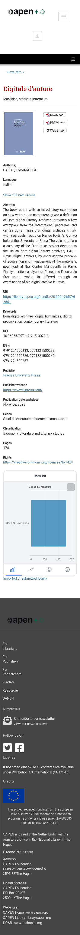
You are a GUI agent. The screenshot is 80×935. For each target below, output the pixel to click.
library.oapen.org (39, 918)
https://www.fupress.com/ (22, 390)
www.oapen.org (36, 912)
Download (56, 115)
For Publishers (10, 659)
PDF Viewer (57, 122)
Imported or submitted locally (25, 578)
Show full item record (19, 195)
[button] (71, 487)
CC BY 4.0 (61, 772)
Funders (9, 682)
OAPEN (8, 698)
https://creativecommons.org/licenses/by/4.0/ (38, 462)
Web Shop (56, 130)
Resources (10, 690)
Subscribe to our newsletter (34, 719)
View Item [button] (14, 72)
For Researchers (10, 671)
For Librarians (10, 646)
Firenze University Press (21, 375)
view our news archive (30, 724)
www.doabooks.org (27, 923)
